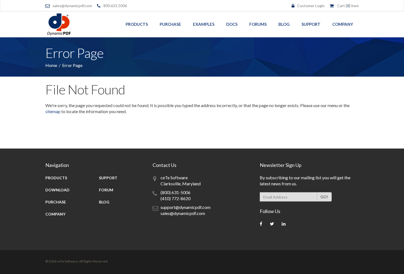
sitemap (52, 111)
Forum (106, 190)
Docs (231, 24)
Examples (203, 24)
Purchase (170, 24)
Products (137, 24)
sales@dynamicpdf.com (72, 5)
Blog (284, 24)
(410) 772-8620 (175, 198)
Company (342, 24)
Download (57, 190)
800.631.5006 (115, 5)
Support (310, 24)
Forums (258, 24)
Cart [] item (348, 5)
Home (51, 65)
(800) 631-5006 (175, 192)
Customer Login (311, 5)
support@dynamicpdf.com (186, 207)
